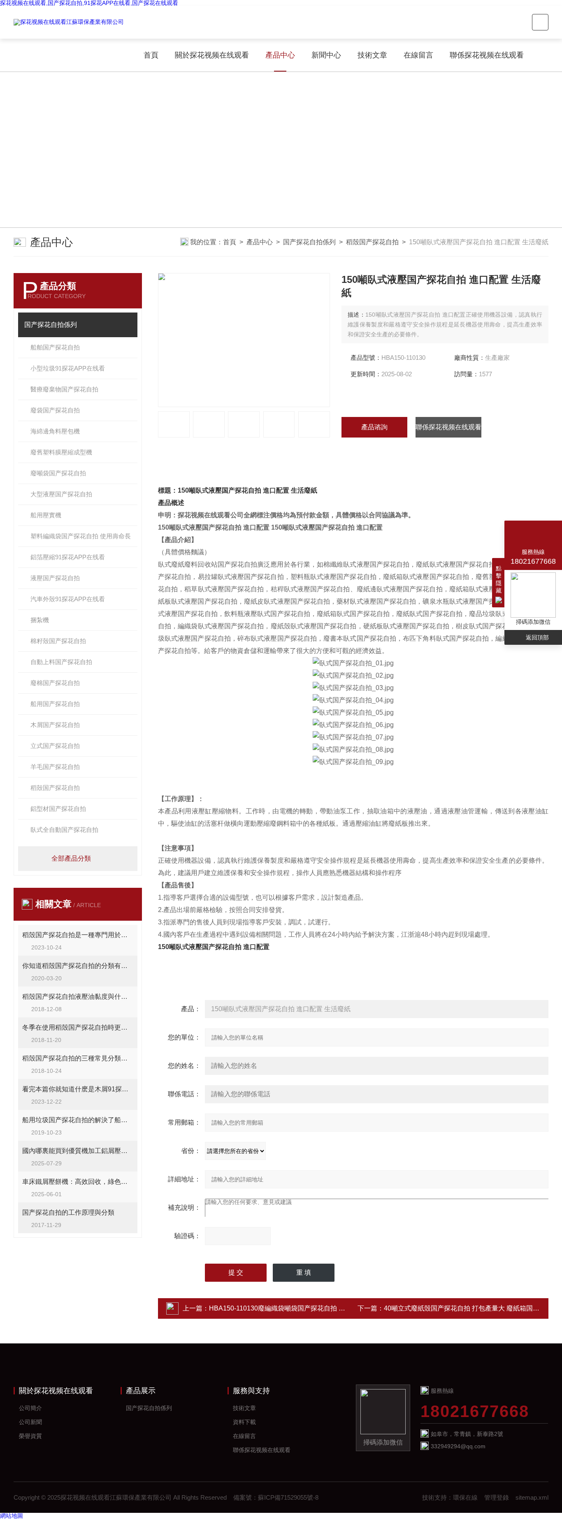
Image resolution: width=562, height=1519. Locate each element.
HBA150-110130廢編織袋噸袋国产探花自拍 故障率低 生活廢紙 (301, 1308)
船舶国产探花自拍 (55, 347)
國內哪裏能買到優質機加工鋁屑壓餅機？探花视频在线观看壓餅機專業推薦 (77, 1150)
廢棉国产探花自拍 (55, 682)
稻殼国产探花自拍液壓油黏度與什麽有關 (77, 996)
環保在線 (465, 1497)
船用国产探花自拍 (55, 703)
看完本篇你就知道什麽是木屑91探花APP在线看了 (77, 1089)
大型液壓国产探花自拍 (61, 494)
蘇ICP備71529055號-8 (288, 1497)
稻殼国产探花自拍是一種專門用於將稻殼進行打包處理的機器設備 (77, 934)
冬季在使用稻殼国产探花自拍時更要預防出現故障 (77, 1027)
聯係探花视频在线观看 (487, 55)
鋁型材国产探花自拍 (58, 808)
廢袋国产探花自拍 (55, 410)
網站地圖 (11, 1515)
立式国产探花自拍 (55, 745)
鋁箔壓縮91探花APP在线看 (67, 556)
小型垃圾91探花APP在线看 (67, 368)
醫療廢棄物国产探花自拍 (64, 389)
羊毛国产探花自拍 (55, 766)
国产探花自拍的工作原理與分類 (68, 1212)
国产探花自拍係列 (309, 242)
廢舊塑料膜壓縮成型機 (61, 452)
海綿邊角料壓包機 (55, 431)
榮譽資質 (30, 1436)
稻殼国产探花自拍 (372, 242)
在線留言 (418, 55)
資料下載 (244, 1422)
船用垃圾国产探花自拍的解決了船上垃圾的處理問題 (77, 1119)
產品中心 (280, 55)
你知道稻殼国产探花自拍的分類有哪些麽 (77, 965)
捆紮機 (39, 619)
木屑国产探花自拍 (55, 724)
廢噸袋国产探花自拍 (58, 473)
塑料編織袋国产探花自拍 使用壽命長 (80, 536)
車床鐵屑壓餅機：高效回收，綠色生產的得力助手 (77, 1181)
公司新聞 (30, 1422)
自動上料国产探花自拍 (61, 661)
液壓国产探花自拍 (55, 577)
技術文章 (372, 55)
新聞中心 (326, 55)
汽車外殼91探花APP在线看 (67, 598)
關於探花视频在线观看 (212, 55)
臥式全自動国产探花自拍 (64, 829)
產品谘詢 (374, 427)
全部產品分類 (71, 858)
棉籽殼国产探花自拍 (58, 640)
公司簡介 (30, 1408)
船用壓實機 (45, 515)
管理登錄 (496, 1497)
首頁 (151, 55)
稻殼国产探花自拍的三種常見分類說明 (77, 1058)
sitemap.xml (532, 1497)
